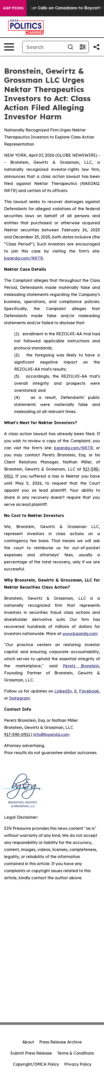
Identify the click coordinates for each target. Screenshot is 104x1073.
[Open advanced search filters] (82, 47)
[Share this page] (96, 47)
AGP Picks (13, 8)
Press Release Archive (60, 1041)
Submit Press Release (31, 1053)
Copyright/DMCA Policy (36, 1064)
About (28, 1041)
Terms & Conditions (75, 1053)
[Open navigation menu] (9, 47)
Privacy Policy (77, 1064)
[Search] (70, 47)
